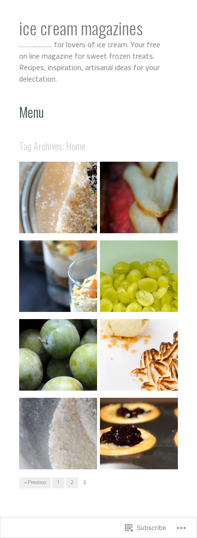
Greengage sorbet (71, 380)
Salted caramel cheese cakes (50, 297)
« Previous (35, 482)
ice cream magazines (81, 27)
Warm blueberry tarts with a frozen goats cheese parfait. (138, 451)
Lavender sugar (74, 459)
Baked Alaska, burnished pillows (134, 376)
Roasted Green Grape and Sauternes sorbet (138, 297)
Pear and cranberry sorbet (133, 219)
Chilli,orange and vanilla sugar (52, 219)
